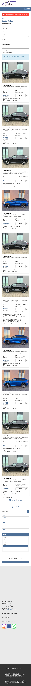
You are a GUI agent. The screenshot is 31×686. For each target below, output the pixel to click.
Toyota (4, 552)
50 (15, 500)
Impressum (19, 668)
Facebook (13, 668)
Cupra (4, 517)
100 (18, 500)
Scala (5, 549)
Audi (4, 515)
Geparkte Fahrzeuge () (16, 558)
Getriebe (4, 34)
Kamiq (5, 542)
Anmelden (7, 668)
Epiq (4, 539)
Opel (4, 529)
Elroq (5, 537)
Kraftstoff (4, 28)
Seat (4, 532)
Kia (3, 527)
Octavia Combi (6, 547)
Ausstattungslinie (6, 44)
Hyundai (5, 525)
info (3, 18)
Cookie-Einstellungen (17, 670)
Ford (4, 522)
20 (12, 500)
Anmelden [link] (16, 562)
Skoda (4, 534)
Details (20, 95)
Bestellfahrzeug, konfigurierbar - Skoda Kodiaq (15, 82)
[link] (27, 95)
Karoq (5, 544)
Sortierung (4, 50)
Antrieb (3, 39)
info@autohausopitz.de (12, 609)
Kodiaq (5, 546)
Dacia (4, 520)
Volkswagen (5, 555)
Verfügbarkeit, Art (6, 23)
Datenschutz (8, 670)
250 (21, 500)
